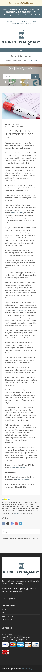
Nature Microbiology (17, 467)
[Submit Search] (35, 76)
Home (8, 60)
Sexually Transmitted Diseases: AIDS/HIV (16, 538)
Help (17, 21)
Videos (25, 82)
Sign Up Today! (31, 24)
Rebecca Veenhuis (16, 213)
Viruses (35, 538)
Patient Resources (19, 60)
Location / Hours (18, 24)
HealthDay (16, 514)
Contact (5, 609)
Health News (12, 82)
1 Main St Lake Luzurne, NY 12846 (15, 9)
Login (8, 26)
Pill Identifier (26, 21)
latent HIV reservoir (23, 480)
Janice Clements (20, 310)
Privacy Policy (7, 620)
